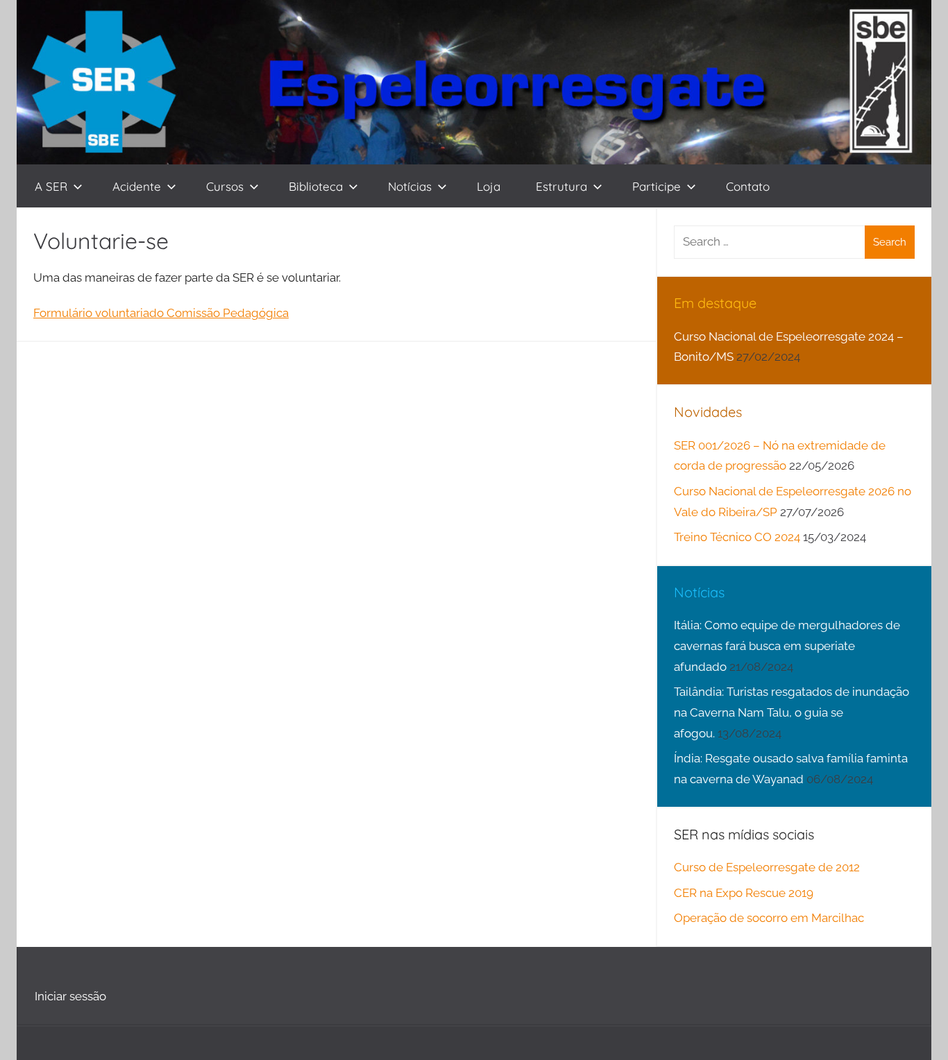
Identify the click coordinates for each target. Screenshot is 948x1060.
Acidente (136, 186)
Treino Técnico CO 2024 (737, 537)
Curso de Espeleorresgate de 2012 (767, 867)
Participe (656, 186)
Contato (748, 186)
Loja (488, 186)
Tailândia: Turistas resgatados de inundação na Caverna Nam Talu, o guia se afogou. (791, 712)
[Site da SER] (106, 82)
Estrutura (561, 186)
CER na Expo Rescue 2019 (743, 893)
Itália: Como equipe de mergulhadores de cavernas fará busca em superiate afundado (787, 646)
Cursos (225, 186)
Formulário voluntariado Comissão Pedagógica (161, 313)
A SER (51, 186)
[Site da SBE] (880, 82)
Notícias (410, 186)
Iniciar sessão (70, 996)
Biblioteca (316, 186)
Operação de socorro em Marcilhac (769, 918)
